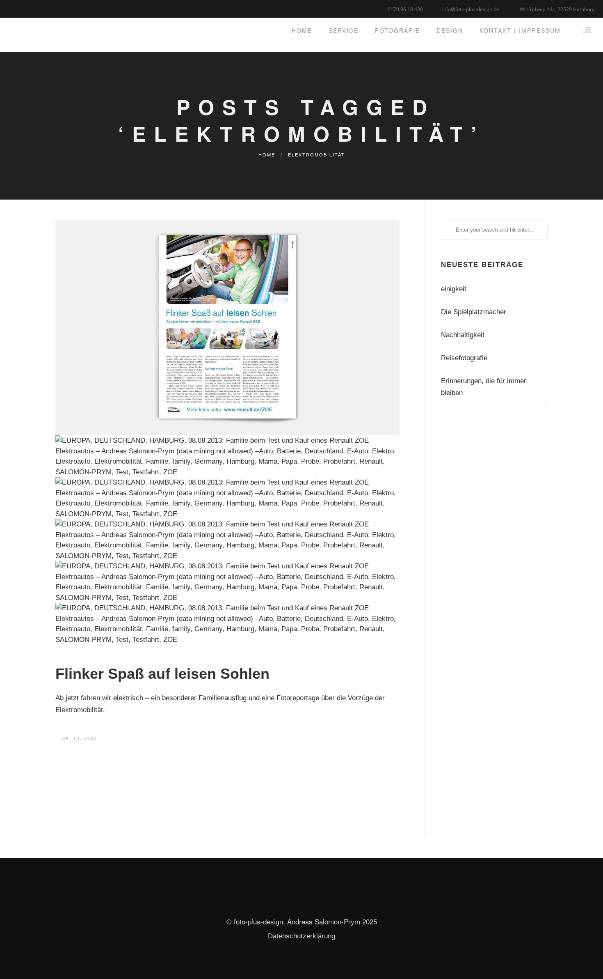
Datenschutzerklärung (301, 936)
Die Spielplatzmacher (473, 312)
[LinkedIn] (24, 8)
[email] (44, 8)
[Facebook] (13, 8)
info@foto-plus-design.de (470, 9)
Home (266, 154)
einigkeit (453, 289)
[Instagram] (34, 8)
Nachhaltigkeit (462, 335)
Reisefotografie (464, 358)
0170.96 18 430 (405, 9)
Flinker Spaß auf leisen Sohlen (162, 673)
